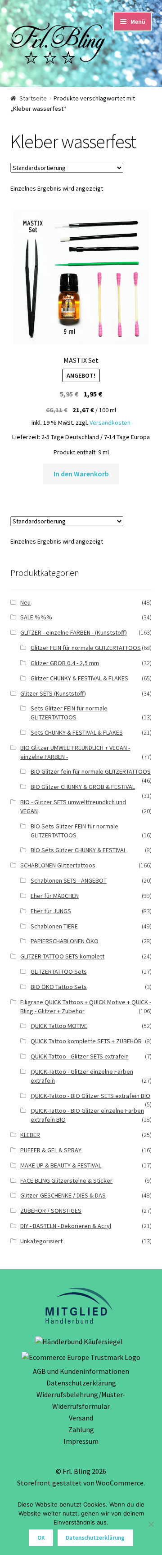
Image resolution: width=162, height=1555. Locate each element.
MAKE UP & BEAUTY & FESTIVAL (60, 1165)
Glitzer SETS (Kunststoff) (53, 693)
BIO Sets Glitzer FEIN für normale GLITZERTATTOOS (74, 830)
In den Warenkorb (81, 473)
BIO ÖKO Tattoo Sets (59, 987)
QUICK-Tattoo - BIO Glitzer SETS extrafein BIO (90, 1096)
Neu (25, 602)
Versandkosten (110, 422)
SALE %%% (36, 617)
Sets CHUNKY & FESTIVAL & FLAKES (77, 732)
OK (41, 1538)
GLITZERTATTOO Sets (59, 971)
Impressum (81, 1441)
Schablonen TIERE (54, 926)
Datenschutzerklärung (81, 1382)
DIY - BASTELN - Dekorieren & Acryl (65, 1226)
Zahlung (81, 1429)
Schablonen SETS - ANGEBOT (69, 880)
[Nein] (150, 1524)
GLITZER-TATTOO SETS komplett (62, 956)
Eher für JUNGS (51, 911)
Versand (81, 1417)
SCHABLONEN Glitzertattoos (57, 865)
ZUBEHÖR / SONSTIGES (50, 1211)
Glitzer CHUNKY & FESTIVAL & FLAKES (79, 678)
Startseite (33, 98)
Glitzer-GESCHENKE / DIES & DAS (63, 1195)
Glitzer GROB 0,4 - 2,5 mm (65, 663)
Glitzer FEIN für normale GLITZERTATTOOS (86, 648)
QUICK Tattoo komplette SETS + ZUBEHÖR (86, 1041)
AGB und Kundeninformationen (81, 1371)
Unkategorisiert (41, 1241)
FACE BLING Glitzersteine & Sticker (66, 1180)
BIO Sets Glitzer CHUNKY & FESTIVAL (78, 850)
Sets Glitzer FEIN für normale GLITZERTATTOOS (69, 712)
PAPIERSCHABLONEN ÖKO (65, 941)
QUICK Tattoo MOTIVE (59, 1026)
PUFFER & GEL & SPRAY (50, 1150)
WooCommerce (120, 1482)
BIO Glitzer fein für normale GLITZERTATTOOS (91, 771)
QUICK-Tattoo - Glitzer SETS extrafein (80, 1056)
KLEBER (30, 1135)
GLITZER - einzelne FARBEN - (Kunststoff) (73, 632)
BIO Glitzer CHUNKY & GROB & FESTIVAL (83, 787)
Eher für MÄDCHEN (55, 896)
